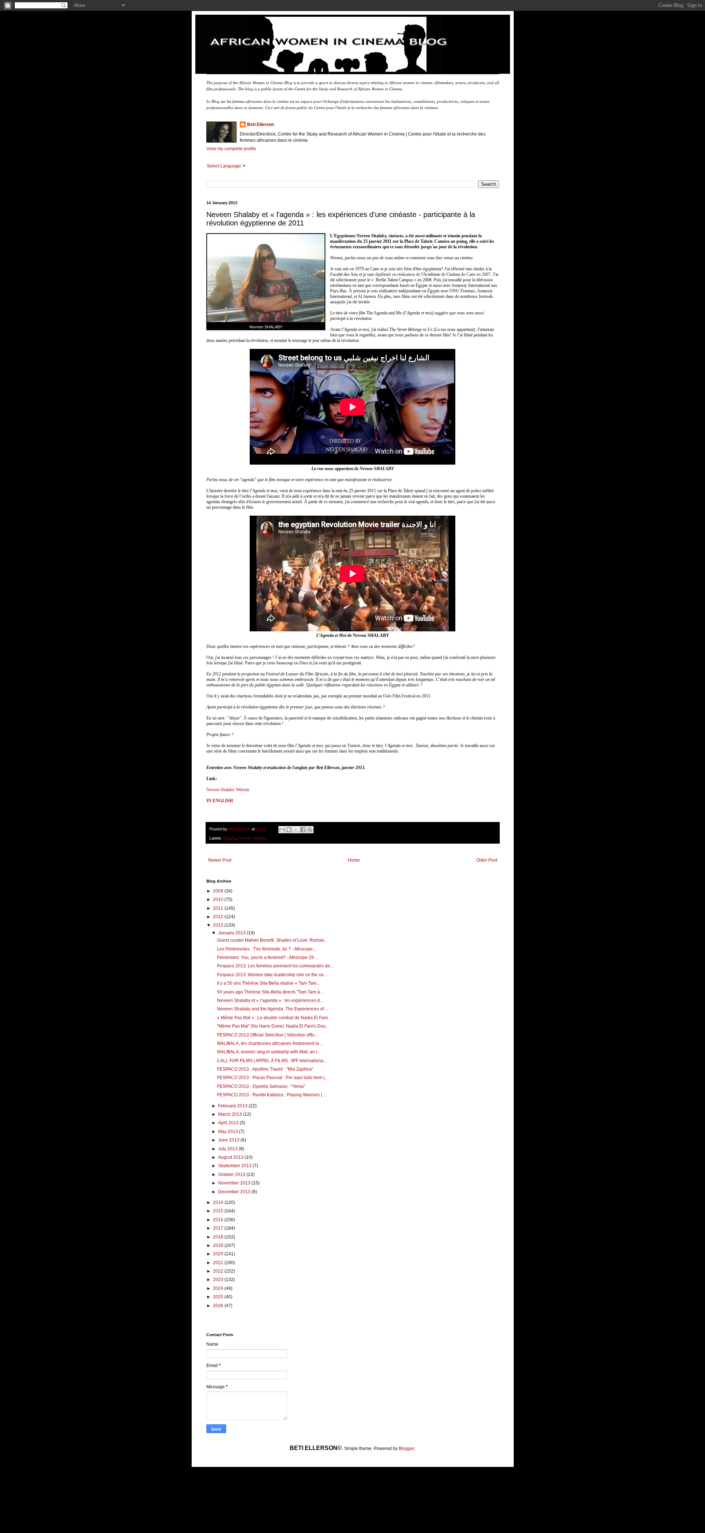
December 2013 (235, 1191)
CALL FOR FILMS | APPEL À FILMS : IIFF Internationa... (272, 1060)
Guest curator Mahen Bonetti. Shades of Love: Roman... (272, 940)
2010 (218, 899)
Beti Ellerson (260, 124)
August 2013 (231, 1157)
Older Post (486, 860)
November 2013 (235, 1183)
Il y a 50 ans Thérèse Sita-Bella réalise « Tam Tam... (268, 983)
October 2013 (232, 1174)
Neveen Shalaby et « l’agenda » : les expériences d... (270, 1000)
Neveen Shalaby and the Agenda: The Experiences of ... (272, 1008)
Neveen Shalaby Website (227, 789)
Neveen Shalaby (252, 838)
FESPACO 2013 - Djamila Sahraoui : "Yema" (261, 1086)
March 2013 (230, 1114)
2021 (218, 1262)
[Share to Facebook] (303, 829)
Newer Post (219, 860)
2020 (218, 1253)
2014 (218, 1202)
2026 (218, 1305)
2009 (218, 891)
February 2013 (233, 1105)
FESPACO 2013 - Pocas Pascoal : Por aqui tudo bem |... (272, 1077)
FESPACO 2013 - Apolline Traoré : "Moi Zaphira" (265, 1069)
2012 (218, 916)
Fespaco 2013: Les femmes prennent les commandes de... (275, 966)
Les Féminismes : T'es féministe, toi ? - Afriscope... (266, 949)
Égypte (229, 838)
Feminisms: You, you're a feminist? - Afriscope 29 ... (267, 957)
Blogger (406, 1448)
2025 (218, 1296)
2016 (218, 1219)
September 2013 (235, 1165)
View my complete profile (231, 148)
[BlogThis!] (289, 829)
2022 (218, 1271)
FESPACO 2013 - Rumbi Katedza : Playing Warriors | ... (271, 1094)
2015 (218, 1210)
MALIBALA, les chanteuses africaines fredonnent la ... (270, 1043)
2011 (218, 908)
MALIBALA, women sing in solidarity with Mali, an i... (269, 1051)
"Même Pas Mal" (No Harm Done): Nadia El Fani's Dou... (273, 1026)
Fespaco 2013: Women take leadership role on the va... (272, 974)
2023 (218, 1279)
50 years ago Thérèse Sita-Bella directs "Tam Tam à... (270, 992)
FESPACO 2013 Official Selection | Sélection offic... (267, 1035)
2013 (218, 925)
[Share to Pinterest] (310, 829)
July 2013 (228, 1148)
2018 (218, 1237)
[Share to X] (296, 829)
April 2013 (229, 1122)
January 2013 (232, 932)
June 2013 (229, 1140)
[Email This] (282, 829)
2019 (218, 1245)
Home (354, 860)
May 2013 (228, 1131)
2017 (218, 1228)
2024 (218, 1288)
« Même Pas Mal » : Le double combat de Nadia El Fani (272, 1017)
